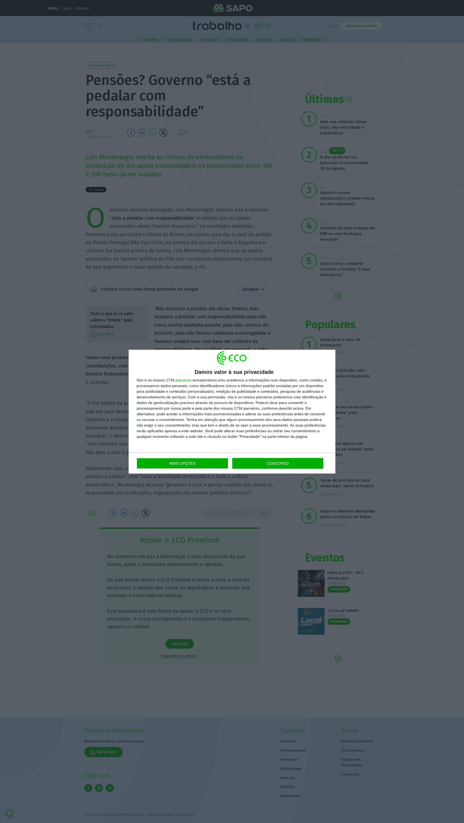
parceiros (183, 380)
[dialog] (232, 412)
